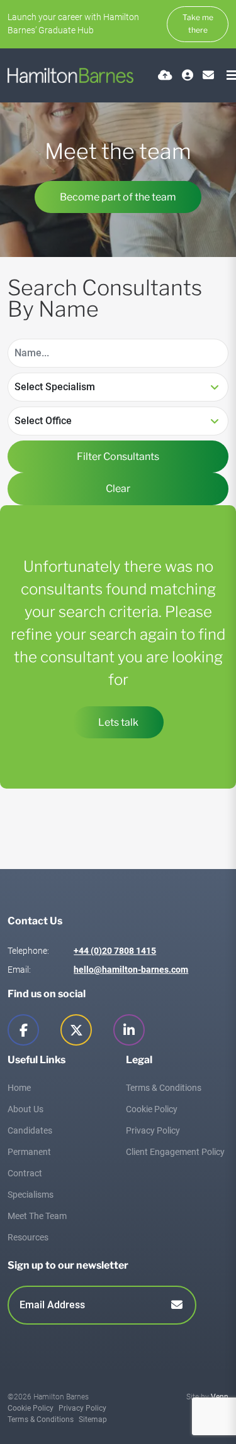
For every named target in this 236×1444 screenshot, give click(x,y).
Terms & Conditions (163, 1088)
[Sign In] (187, 75)
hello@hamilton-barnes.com (131, 970)
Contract (25, 1173)
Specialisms (30, 1195)
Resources (28, 1237)
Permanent (29, 1152)
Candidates (30, 1130)
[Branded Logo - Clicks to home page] (70, 75)
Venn (219, 1396)
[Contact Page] (208, 75)
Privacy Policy (153, 1130)
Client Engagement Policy (175, 1152)
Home (19, 1088)
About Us (25, 1109)
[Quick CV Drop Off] (165, 75)
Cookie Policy (151, 1109)
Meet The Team (37, 1216)
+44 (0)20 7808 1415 (115, 951)
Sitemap (93, 1419)
